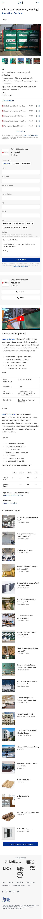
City (3, 203)
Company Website (7, 185)
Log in (37, 2)
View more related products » (21, 844)
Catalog (16, 164)
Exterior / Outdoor (9, 495)
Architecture (7, 223)
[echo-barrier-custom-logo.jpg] (37, 61)
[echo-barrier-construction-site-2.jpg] (29, 61)
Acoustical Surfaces (12, 13)
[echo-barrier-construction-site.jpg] (21, 61)
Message (4, 232)
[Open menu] (2, 2)
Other (25, 228)
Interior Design (19, 223)
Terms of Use (26, 135)
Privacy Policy (34, 135)
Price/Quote (6, 164)
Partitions (20, 495)
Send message (21, 260)
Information (26, 164)
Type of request (6, 160)
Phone (4, 211)
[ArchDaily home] (20, 2)
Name (3, 168)
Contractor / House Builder (11, 228)
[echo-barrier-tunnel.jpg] (5, 61)
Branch (4, 220)
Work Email (5, 177)
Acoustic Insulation (10, 503)
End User (30, 223)
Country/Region (7, 194)
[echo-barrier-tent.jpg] (13, 61)
